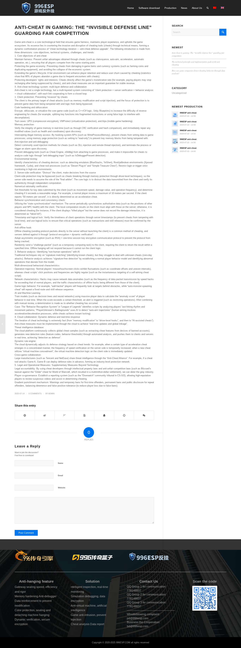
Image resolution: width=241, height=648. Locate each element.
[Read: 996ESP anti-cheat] (175, 115)
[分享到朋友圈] (144, 415)
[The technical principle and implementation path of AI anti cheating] (2, 324)
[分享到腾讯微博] (64, 415)
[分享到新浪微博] (45, 415)
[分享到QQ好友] (104, 415)
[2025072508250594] (92, 557)
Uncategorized (179, 93)
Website (61, 488)
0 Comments (35, 393)
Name (60, 463)
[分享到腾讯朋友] (124, 415)
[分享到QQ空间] (25, 415)
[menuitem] (130, 8)
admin (51, 393)
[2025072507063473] (36, 555)
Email (60, 475)
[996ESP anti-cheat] (148, 557)
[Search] (207, 8)
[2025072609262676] (39, 8)
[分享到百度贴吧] (84, 415)
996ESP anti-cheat (188, 113)
